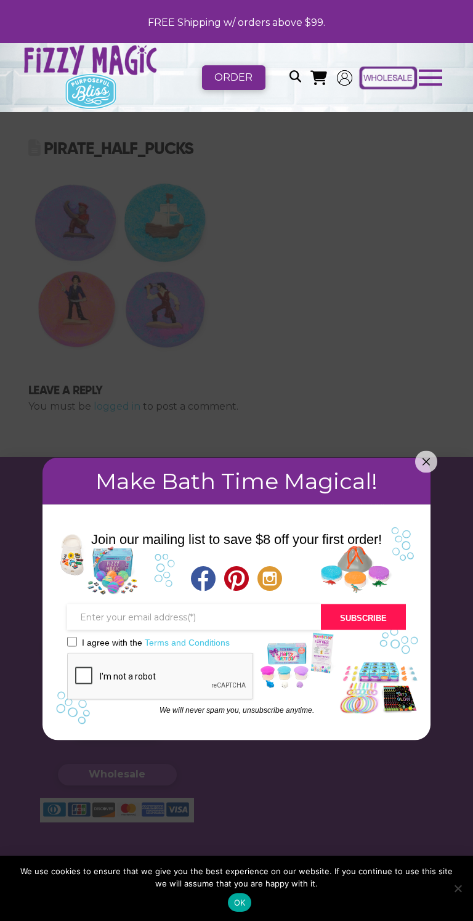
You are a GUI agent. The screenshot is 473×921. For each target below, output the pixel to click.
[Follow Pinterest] (236, 580)
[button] (295, 77)
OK (240, 902)
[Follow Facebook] (203, 580)
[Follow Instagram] (269, 580)
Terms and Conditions (187, 642)
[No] (457, 888)
